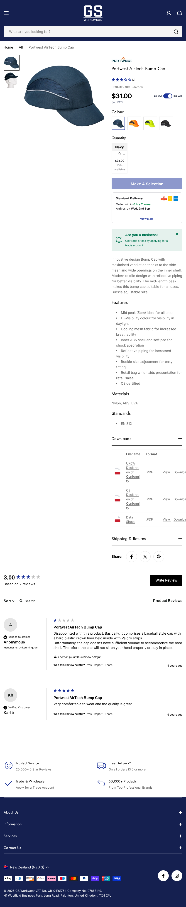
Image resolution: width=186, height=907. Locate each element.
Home (8, 47)
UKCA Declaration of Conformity (133, 472)
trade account (134, 245)
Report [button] (98, 665)
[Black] (166, 123)
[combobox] (93, 31)
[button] (147, 80)
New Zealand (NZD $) (27, 867)
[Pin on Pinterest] (158, 556)
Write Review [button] (166, 580)
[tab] (167, 601)
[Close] (177, 234)
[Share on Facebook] (131, 556)
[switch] (167, 95)
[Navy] (118, 123)
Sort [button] (8, 601)
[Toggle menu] (6, 13)
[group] (27, 577)
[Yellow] (150, 123)
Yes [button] (89, 665)
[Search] (176, 31)
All (21, 47)
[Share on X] (145, 556)
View (167, 472)
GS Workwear (25, 890)
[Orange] (134, 123)
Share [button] (109, 665)
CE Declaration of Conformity (133, 499)
